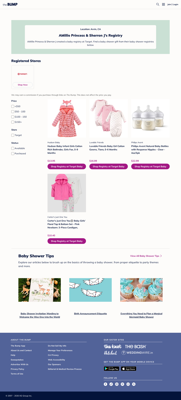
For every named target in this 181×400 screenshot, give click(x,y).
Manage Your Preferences (60, 350)
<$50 (17, 106)
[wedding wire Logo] (137, 352)
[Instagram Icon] (116, 384)
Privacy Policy (17, 369)
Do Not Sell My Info (57, 345)
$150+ (18, 122)
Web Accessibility (56, 359)
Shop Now (23, 85)
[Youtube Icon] (128, 384)
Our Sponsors (54, 364)
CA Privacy (53, 355)
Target (18, 135)
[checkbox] (12, 106)
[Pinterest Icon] (122, 384)
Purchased (20, 153)
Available (20, 148)
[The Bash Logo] (136, 346)
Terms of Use (17, 373)
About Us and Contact (21, 350)
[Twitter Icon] (133, 384)
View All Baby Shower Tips (144, 255)
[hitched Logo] (110, 352)
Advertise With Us (19, 364)
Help (13, 355)
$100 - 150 (21, 116)
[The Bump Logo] (10, 4)
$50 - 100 (20, 111)
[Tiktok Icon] (111, 384)
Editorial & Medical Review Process (65, 369)
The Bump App (18, 345)
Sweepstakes (17, 359)
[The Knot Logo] (113, 346)
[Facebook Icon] (105, 384)
